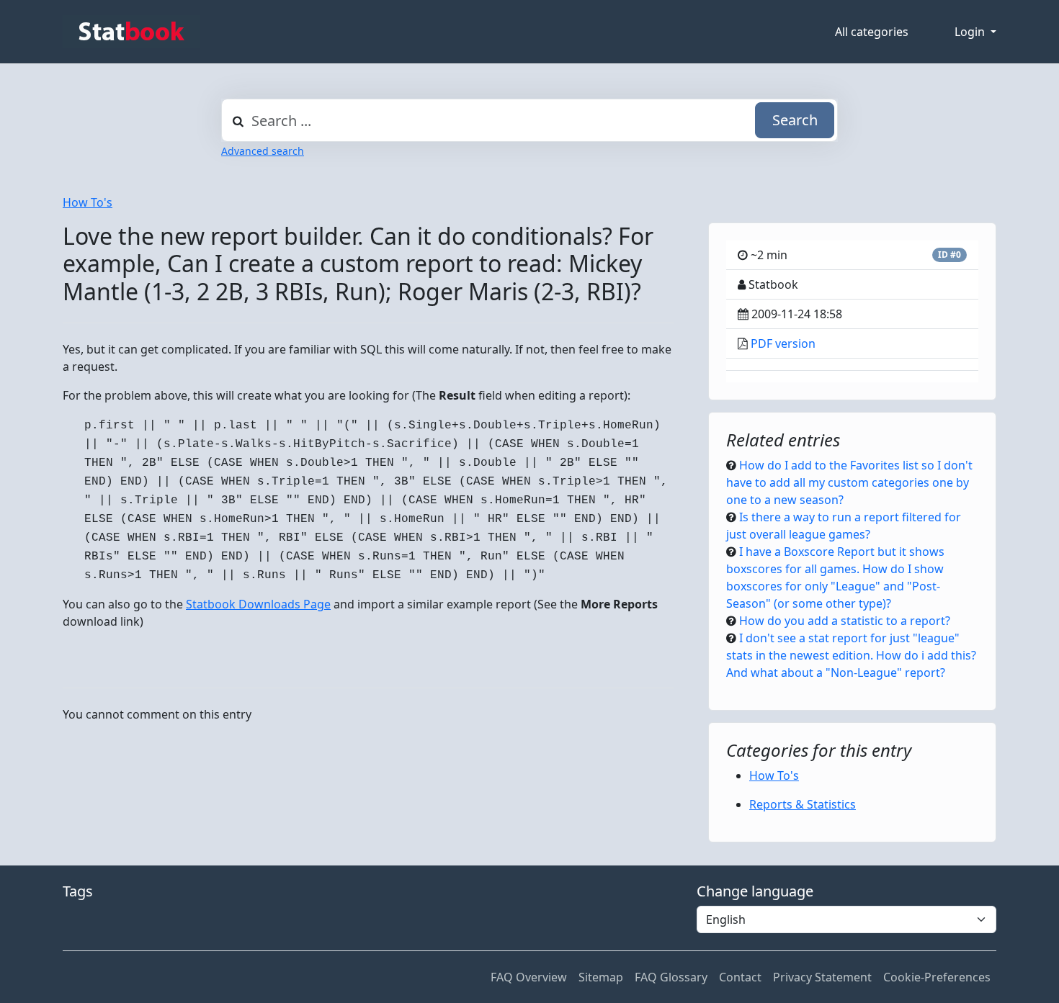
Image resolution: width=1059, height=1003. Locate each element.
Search (795, 120)
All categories (871, 32)
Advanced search (262, 151)
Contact (740, 977)
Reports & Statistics (802, 804)
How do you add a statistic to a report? (844, 621)
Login (971, 32)
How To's (87, 202)
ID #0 (949, 254)
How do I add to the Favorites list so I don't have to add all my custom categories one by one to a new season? (849, 482)
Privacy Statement (822, 977)
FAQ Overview (529, 977)
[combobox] (529, 120)
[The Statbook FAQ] (131, 31)
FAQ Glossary (671, 977)
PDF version (783, 343)
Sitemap (600, 977)
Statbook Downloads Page (258, 604)
